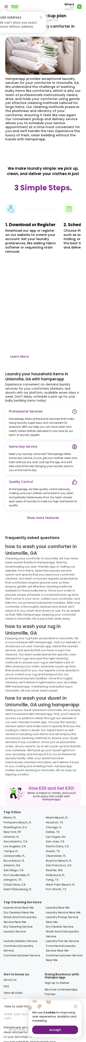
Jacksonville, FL (14, 856)
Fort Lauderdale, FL (17, 875)
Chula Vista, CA (15, 884)
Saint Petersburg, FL (18, 889)
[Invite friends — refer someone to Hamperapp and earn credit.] (43, 793)
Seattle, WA (54, 870)
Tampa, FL (11, 851)
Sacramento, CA (15, 841)
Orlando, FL (11, 837)
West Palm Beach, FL (60, 884)
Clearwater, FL (56, 856)
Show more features (43, 518)
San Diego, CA (14, 870)
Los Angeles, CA (15, 846)
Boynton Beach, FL (58, 861)
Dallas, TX (53, 832)
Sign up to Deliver (57, 983)
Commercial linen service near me (64, 957)
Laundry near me (57, 907)
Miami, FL (10, 817)
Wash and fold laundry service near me (20, 919)
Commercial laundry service (18, 948)
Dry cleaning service (18, 926)
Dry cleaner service (59, 926)
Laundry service (15, 931)
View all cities (13, 993)
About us (10, 980)
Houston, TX (54, 822)
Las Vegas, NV (56, 837)
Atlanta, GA (12, 865)
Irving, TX (52, 880)
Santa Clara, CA (57, 846)
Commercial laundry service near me (61, 948)
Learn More (19, 356)
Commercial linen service (22, 955)
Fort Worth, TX (56, 889)
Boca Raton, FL (14, 861)
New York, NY (12, 832)
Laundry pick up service (62, 941)
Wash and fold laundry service (62, 934)
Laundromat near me (19, 907)
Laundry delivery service (20, 941)
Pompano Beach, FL (17, 822)
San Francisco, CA (58, 865)
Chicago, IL (53, 827)
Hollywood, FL (55, 875)
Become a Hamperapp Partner (61, 992)
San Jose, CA (55, 841)
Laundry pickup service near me (62, 919)
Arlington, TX (13, 880)
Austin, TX (53, 851)
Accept (55, 1030)
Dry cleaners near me (19, 912)
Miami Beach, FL (57, 817)
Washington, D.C (15, 827)
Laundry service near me (63, 912)
